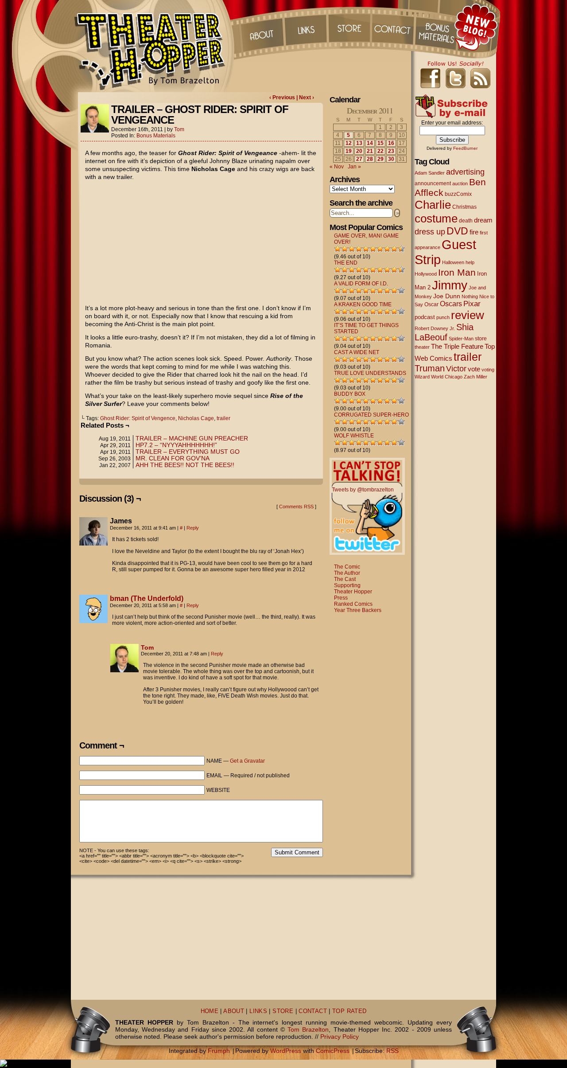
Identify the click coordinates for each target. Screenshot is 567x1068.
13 (359, 143)
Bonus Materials (155, 136)
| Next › (305, 97)
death (466, 221)
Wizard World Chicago (438, 376)
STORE (282, 1011)
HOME (210, 1011)
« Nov (337, 167)
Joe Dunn (446, 296)
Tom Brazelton (308, 1029)
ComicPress (333, 1050)
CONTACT (313, 1011)
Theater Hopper (155, 46)
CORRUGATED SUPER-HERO (371, 415)
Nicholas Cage (196, 418)
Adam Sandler (430, 172)
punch (443, 317)
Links (305, 26)
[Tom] (124, 670)
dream (483, 220)
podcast (425, 317)
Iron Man (457, 272)
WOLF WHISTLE (354, 436)
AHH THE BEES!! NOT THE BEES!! (185, 464)
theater (422, 347)
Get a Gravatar (247, 761)
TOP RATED (349, 1011)
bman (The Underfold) (146, 598)
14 (370, 143)
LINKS (258, 1011)
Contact (394, 26)
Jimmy (449, 285)
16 (391, 143)
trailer (223, 418)
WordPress (285, 1050)
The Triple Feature (457, 346)
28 (370, 159)
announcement (433, 183)
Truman (430, 368)
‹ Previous (282, 97)
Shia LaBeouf (444, 332)
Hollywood (426, 274)
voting (488, 369)
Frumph (219, 1050)
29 (380, 159)
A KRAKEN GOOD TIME (363, 304)
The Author (347, 573)
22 (380, 151)
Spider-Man (461, 338)
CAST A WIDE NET (356, 352)
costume (436, 218)
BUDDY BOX (349, 394)
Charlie (433, 204)
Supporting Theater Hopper (353, 588)
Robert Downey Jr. (435, 328)
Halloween (453, 262)
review (467, 315)
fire (474, 232)
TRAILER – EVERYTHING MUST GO (188, 451)
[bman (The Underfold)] (93, 620)
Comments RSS (296, 506)
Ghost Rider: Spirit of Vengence (137, 418)
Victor (456, 368)
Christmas (464, 207)
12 (349, 143)
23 (391, 151)
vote (474, 369)
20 (359, 151)
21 (370, 151)
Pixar (472, 304)
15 (380, 143)
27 (359, 159)
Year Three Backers (357, 610)
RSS (392, 1050)
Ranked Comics (353, 604)
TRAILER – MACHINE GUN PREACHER (192, 438)
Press (341, 598)
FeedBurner (465, 148)
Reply (192, 527)
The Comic (347, 567)
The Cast (345, 579)
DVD (457, 231)
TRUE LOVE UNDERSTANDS (370, 373)
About (261, 26)
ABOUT (233, 1011)
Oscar (431, 304)
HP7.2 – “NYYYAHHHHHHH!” (176, 444)
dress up (430, 231)
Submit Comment (297, 852)
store (481, 338)
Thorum (438, 26)
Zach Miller (475, 376)
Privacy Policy (339, 1036)
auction (460, 183)
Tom (179, 129)
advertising (465, 171)
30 (391, 159)
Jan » (354, 167)
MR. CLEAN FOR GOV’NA (173, 458)
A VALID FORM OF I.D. (361, 284)
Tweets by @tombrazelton (363, 490)
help (470, 262)
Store (349, 26)
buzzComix (458, 194)
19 (349, 151)
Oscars (451, 304)
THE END (345, 263)
